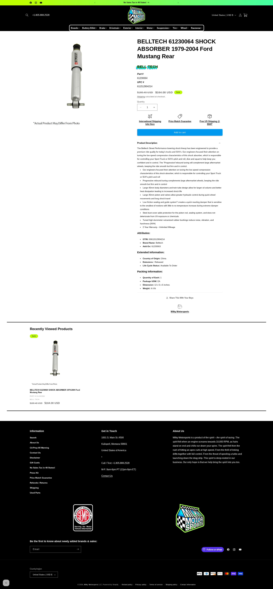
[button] (27, 15)
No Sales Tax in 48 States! (42, 468)
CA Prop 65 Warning (39, 448)
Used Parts (35, 493)
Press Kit (34, 473)
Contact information (188, 584)
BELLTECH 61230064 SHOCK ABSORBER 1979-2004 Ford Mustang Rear (55, 391)
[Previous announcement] (95, 2)
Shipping (141, 97)
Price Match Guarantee (179, 121)
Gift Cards (35, 463)
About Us (34, 443)
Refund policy (127, 584)
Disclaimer (35, 458)
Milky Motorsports (180, 311)
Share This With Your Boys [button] (181, 298)
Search (33, 437)
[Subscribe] (78, 549)
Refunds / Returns (38, 483)
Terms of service (156, 584)
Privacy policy (140, 584)
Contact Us (35, 453)
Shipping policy (171, 584)
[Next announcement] (178, 2)
